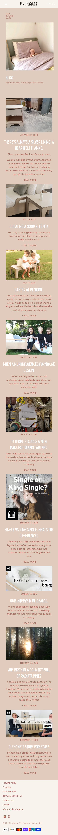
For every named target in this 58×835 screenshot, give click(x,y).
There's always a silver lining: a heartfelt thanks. (29, 145)
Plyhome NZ (16, 823)
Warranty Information (13, 809)
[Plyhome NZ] (29, 4)
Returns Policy (9, 783)
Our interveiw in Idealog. (29, 601)
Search (6, 805)
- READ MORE (29, 180)
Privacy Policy (9, 791)
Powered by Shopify (32, 823)
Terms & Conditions (12, 796)
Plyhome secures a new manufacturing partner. (29, 444)
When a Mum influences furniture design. (29, 367)
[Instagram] (9, 817)
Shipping (7, 787)
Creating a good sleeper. (29, 226)
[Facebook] (5, 817)
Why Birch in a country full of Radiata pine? (29, 673)
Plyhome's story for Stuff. (29, 747)
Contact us (8, 800)
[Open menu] (6, 4)
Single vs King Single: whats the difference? (29, 532)
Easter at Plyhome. (29, 289)
